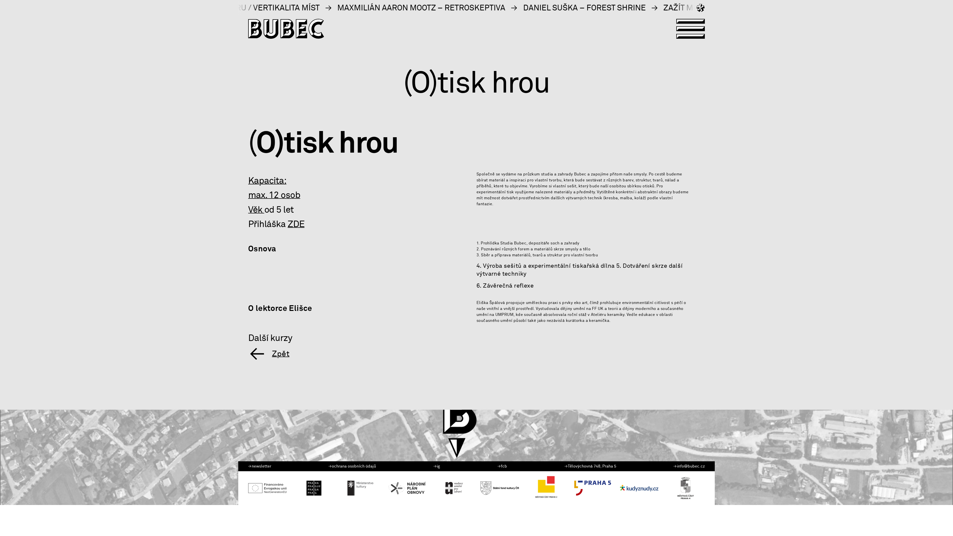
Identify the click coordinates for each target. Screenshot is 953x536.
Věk (256, 209)
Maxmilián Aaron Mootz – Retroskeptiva (361, 8)
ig (438, 466)
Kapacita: (267, 180)
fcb (504, 466)
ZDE (296, 224)
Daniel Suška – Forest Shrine (523, 8)
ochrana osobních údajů (354, 466)
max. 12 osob (274, 195)
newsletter (261, 466)
